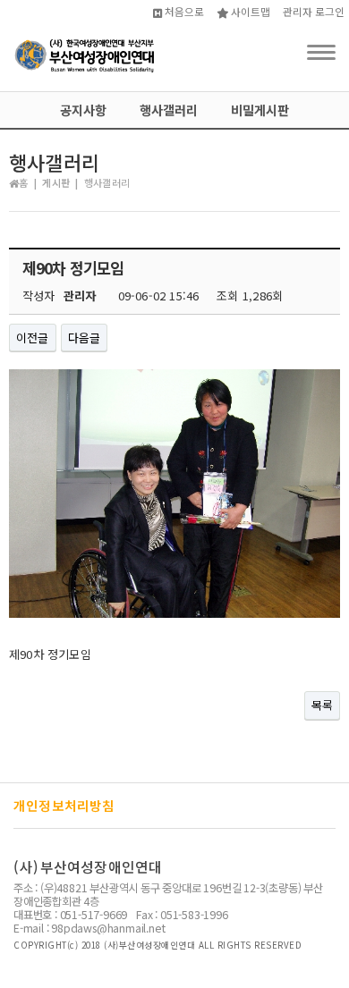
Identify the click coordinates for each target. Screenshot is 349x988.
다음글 (84, 337)
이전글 (32, 337)
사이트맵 (249, 11)
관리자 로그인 (314, 11)
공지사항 (83, 109)
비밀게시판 (260, 109)
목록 (322, 705)
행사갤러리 (169, 109)
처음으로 (183, 11)
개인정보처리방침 (64, 805)
